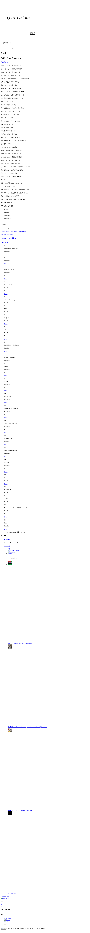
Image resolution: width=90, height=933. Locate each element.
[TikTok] (10, 553)
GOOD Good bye (8, 238)
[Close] (1, 906)
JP (1, 904)
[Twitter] (9, 549)
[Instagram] (11, 552)
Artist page (7, 546)
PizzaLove (4, 62)
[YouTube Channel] (13, 550)
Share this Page (5, 896)
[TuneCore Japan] (6, 898)
